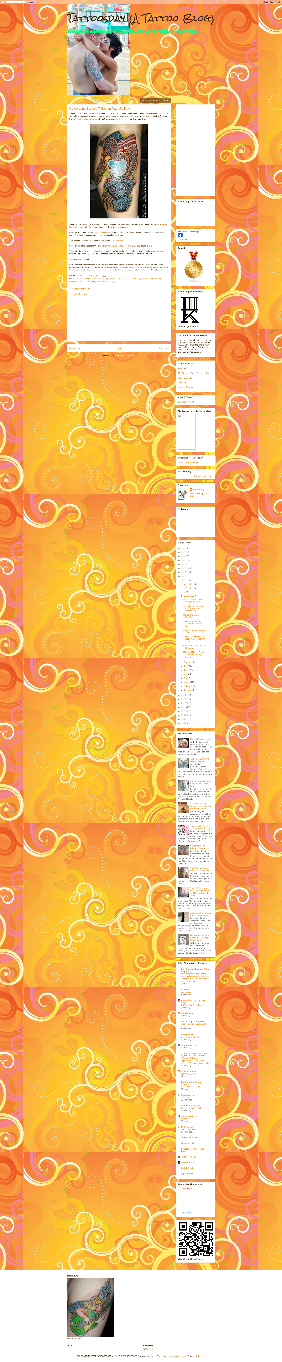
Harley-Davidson (126, 279)
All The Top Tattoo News (193, 1021)
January (188, 690)
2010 (184, 711)
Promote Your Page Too (186, 239)
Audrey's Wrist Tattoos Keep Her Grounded (200, 914)
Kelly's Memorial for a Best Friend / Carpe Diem (200, 783)
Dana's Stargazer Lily (200, 739)
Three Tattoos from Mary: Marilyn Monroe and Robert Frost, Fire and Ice (200, 892)
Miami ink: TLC (188, 1143)
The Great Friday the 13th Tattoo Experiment (201, 827)
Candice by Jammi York (191, 1108)
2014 (184, 695)
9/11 (78, 279)
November (189, 588)
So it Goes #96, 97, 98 (190, 1087)
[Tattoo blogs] (194, 282)
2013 (184, 699)
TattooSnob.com (189, 1137)
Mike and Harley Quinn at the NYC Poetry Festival (193, 654)
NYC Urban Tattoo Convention (85, 119)
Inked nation (187, 1162)
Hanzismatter (187, 1013)
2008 (184, 719)
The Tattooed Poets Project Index (193, 373)
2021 (184, 556)
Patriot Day (118, 240)
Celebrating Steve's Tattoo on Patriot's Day (192, 623)
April (186, 678)
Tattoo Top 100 (188, 1157)
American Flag (87, 279)
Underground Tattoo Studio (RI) (103, 281)
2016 (184, 576)
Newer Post (75, 348)
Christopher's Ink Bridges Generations (199, 847)
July (186, 666)
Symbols (185, 1119)
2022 (184, 552)
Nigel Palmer (187, 1173)
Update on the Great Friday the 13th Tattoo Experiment (200, 937)
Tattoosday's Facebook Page (188, 232)
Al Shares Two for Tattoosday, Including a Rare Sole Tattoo (201, 806)
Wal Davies (186, 992)
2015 (184, 580)
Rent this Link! (184, 368)
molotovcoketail (180, 1356)
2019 (184, 564)
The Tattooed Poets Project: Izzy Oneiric (199, 869)
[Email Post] (104, 275)
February (188, 686)
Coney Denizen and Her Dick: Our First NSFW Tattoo (194, 639)
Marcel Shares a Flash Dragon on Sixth (193, 600)
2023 (184, 548)
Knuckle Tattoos (185, 387)
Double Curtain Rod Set (191, 1037)
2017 (184, 572)
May (186, 674)
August (187, 662)
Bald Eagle (98, 279)
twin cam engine (101, 232)
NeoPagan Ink (188, 1095)
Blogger (201, 1356)
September (189, 596)
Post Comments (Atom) (125, 355)
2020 (184, 560)
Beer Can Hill (187, 1034)
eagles (107, 279)
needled (185, 989)
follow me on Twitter (203, 476)
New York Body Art (190, 1105)
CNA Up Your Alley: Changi (192, 1005)
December (189, 584)
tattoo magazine (188, 1129)
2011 (183, 707)
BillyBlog (182, 382)
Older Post (163, 348)
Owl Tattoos (187, 1127)
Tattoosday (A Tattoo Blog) (141, 18)
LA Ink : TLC (187, 1168)
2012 (184, 703)
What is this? (186, 1213)
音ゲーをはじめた (188, 1074)
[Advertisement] (119, 320)
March (187, 682)
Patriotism (84, 281)
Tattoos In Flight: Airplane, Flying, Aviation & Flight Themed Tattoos (194, 1055)
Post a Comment (80, 294)
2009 (184, 715)
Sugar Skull (186, 1097)
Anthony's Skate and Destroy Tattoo (199, 760)
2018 (184, 568)
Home (119, 348)
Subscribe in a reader (188, 462)
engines (114, 279)
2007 (184, 723)
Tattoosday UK (185, 378)
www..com (186, 1189)
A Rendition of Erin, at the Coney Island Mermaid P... (193, 608)
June (186, 670)
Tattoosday (198, 489)
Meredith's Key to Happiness (191, 616)
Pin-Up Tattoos (188, 1071)
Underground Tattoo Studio (117, 246)
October (188, 592)
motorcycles (139, 279)
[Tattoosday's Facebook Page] (180, 236)
